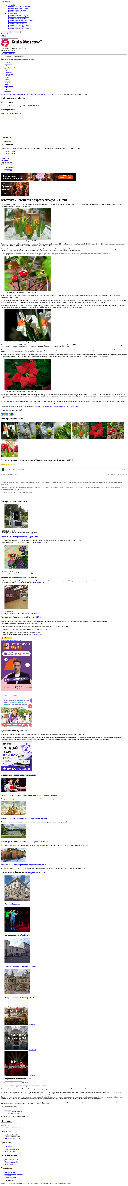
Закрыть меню (16, 32)
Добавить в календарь (7, 164)
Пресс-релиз (8, 1146)
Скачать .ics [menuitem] (8, 170)
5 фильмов (32, 1075)
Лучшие (10, 474)
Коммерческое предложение (13, 1174)
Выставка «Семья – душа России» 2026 (21, 617)
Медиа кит (7, 1175)
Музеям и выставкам (11, 1162)
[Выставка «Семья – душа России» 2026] (64, 597)
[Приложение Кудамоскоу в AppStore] (6, 1122)
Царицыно (7, 141)
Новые (3, 474)
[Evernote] (10, 414)
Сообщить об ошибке (11, 1135)
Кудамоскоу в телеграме (12, 1113)
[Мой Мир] (7, 414)
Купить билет (5, 158)
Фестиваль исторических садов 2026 (19, 536)
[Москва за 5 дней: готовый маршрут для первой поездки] (13, 815)
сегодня (10, 59)
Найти (3, 35)
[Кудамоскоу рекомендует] (16, 1050)
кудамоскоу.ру (5, 1127)
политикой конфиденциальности (60, 1183)
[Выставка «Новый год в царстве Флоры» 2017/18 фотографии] (9, 438)
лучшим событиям (8, 53)
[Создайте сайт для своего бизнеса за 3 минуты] (16, 771)
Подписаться (26, 1082)
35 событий (32, 1050)
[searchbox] (64, 36)
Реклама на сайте (9, 1172)
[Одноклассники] (4, 414)
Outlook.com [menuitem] (8, 169)
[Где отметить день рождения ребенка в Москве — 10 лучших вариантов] (13, 791)
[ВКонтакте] (2, 414)
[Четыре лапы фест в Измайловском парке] (16, 696)
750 (37, 623)
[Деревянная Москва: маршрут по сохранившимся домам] (13, 861)
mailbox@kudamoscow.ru (12, 1138)
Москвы (23, 48)
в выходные (22, 59)
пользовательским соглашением (38, 1183)
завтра (16, 59)
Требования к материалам (12, 1161)
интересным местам (9, 52)
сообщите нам (37, 634)
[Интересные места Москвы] (16, 1024)
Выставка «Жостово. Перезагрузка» (19, 577)
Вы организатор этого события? (11, 640)
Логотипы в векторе (11, 1177)
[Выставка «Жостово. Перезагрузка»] (64, 557)
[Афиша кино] (16, 1075)
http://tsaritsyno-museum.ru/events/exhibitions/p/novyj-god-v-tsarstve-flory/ (57, 406)
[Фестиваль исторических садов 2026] (64, 516)
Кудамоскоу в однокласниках (13, 1111)
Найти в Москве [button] (5, 1)
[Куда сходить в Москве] (21, 47)
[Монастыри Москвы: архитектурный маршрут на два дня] (13, 838)
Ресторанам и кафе (10, 1164)
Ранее (17, 474)
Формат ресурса (9, 1151)
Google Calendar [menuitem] (9, 167)
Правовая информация (11, 1149)
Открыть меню (5, 32)
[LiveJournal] (12, 414)
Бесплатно (38, 542)
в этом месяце (30, 59)
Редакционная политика (12, 1148)
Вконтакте (7, 1110)
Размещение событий (11, 1159)
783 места (32, 1024)
